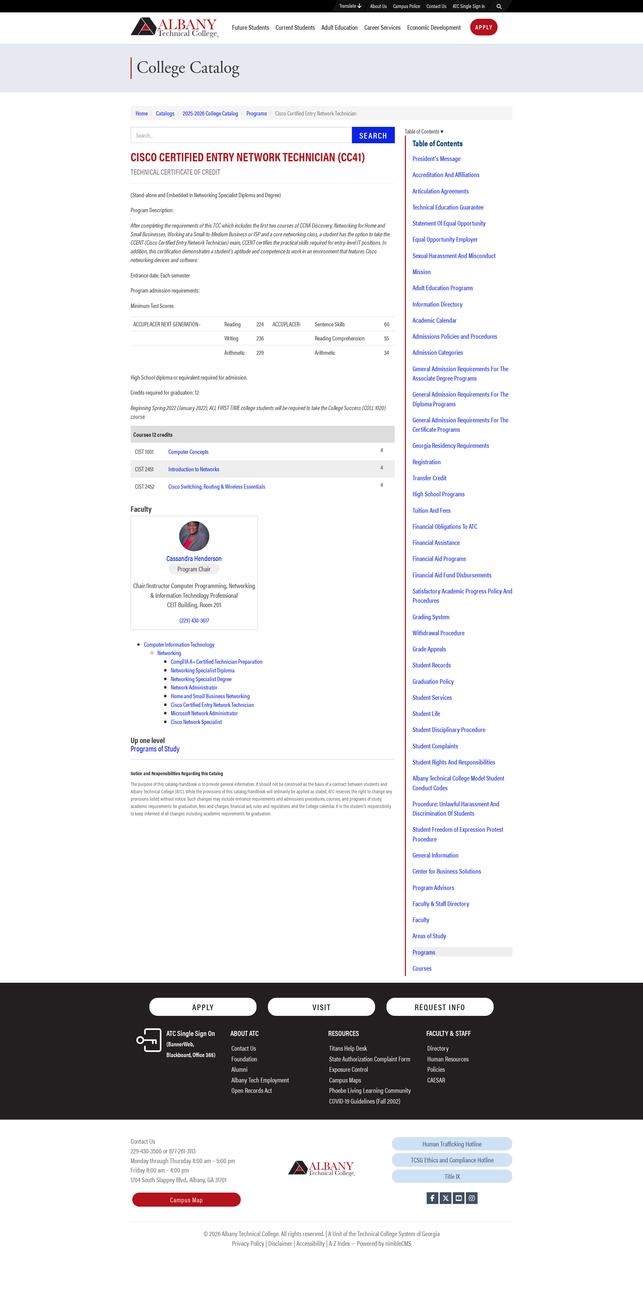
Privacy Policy (248, 1243)
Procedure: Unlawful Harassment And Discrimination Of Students (456, 808)
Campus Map (186, 1199)
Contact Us (436, 6)
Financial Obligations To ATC (445, 526)
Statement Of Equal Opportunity (449, 223)
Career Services (382, 27)
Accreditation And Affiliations (446, 174)
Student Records (432, 664)
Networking (169, 652)
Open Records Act (251, 1090)
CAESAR (436, 1079)
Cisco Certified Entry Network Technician (212, 704)
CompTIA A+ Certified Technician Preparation (217, 661)
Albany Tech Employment (260, 1079)
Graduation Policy (433, 681)
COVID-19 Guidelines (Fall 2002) (364, 1101)
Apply (484, 26)
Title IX (452, 1176)
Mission (422, 271)
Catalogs (165, 113)
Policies (436, 1069)
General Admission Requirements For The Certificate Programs (460, 424)
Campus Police (406, 6)
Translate (348, 5)
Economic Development (434, 27)
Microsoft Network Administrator (204, 713)
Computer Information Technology (179, 644)
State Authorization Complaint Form (369, 1058)
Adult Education (340, 27)
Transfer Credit (429, 477)
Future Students (250, 27)
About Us (378, 6)
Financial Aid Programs (439, 558)
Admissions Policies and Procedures (455, 336)
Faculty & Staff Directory (441, 903)
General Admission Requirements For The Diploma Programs (460, 398)
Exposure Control (348, 1069)
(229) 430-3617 (194, 620)
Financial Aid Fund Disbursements (452, 574)
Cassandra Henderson (194, 558)
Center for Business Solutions (447, 871)
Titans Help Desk (348, 1048)
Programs (256, 113)
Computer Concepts (188, 451)
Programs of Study (155, 748)
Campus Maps (345, 1079)
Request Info (440, 1007)
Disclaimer (280, 1243)
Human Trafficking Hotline (452, 1143)
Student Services (432, 697)
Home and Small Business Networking (210, 696)
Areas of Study (429, 935)
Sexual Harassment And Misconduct (454, 255)
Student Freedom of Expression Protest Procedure (458, 833)
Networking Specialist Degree (201, 678)
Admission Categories (438, 352)
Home (142, 113)
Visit (321, 1007)
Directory (438, 1048)
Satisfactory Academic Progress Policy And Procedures (462, 595)
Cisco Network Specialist (196, 721)
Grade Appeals (429, 648)
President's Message (436, 158)
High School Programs (439, 493)
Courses (422, 968)
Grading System (431, 616)
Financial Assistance (436, 542)
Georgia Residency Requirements (451, 445)
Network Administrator (194, 687)
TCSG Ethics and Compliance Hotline (452, 1159)
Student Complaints (435, 745)
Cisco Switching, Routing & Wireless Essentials (216, 486)
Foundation (244, 1058)
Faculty (421, 919)
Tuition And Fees (432, 510)
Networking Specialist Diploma (203, 670)
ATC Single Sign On (190, 1043)
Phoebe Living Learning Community (370, 1090)
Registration (427, 461)
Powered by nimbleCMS (384, 1243)
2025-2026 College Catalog (210, 113)
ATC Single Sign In (469, 6)
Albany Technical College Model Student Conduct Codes (458, 782)
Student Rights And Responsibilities (454, 761)
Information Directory (437, 304)
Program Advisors (433, 887)
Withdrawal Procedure (439, 632)
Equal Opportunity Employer (445, 239)
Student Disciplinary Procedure (449, 729)
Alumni (239, 1069)
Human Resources (448, 1058)
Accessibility (310, 1243)
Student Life (426, 713)
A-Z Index (339, 1243)
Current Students (295, 27)
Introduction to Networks (193, 469)
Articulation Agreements (441, 190)
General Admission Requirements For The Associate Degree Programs (460, 373)
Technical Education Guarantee (448, 207)
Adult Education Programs (443, 287)
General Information (435, 855)
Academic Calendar (435, 320)
